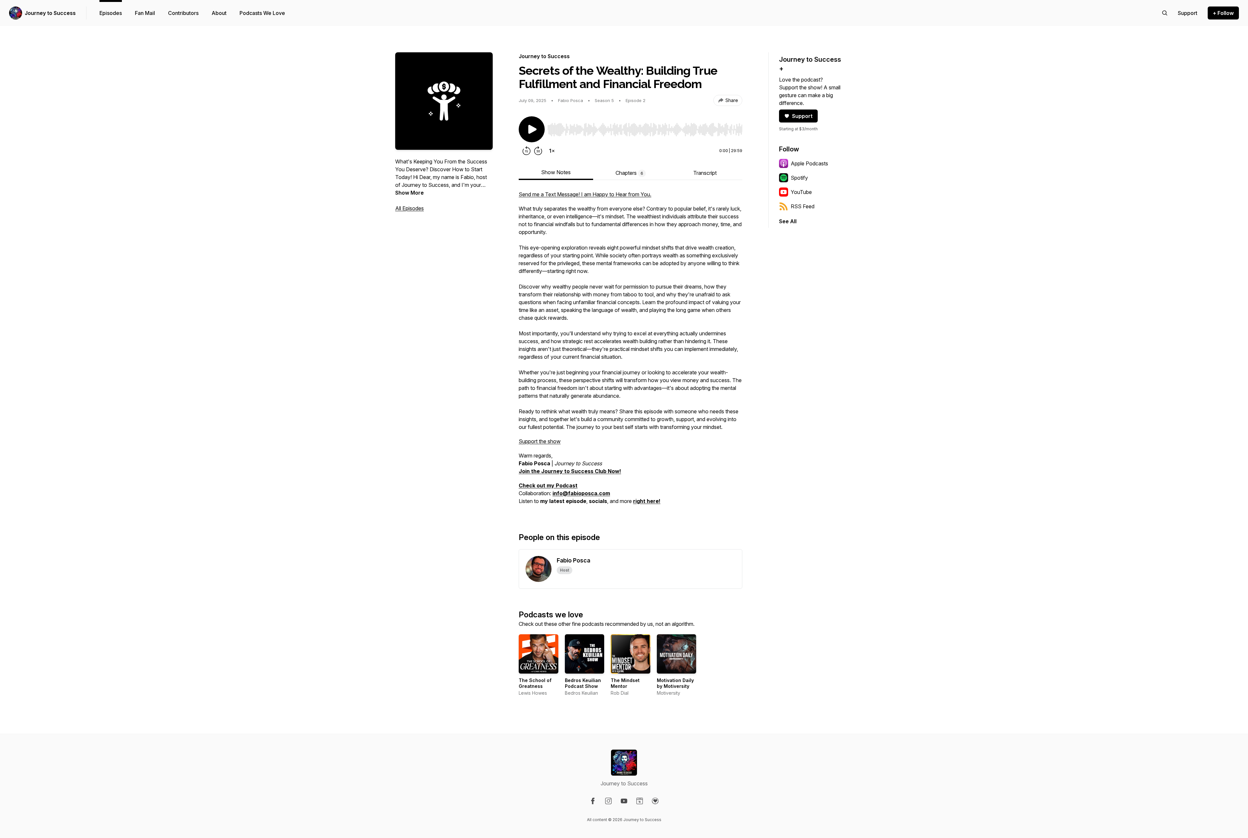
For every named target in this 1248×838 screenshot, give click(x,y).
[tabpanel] (630, 350)
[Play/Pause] (532, 129)
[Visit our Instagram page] (608, 801)
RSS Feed (802, 206)
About (219, 13)
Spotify (799, 177)
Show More (409, 192)
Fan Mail (145, 13)
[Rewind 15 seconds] (526, 150)
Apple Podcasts (809, 163)
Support (802, 116)
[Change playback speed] (551, 150)
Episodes (110, 13)
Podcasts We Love (262, 13)
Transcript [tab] (705, 173)
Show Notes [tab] (556, 172)
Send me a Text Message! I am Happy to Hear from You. (585, 194)
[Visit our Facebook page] (593, 801)
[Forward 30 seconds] (538, 150)
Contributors (183, 13)
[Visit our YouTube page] (624, 801)
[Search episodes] (1164, 13)
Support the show (540, 441)
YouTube (801, 192)
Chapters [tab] (629, 173)
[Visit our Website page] (639, 801)
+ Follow (1223, 13)
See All (788, 221)
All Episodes (409, 208)
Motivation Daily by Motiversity (675, 683)
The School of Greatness (535, 683)
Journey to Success (50, 13)
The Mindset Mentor (625, 683)
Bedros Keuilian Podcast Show (583, 683)
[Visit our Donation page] (655, 801)
